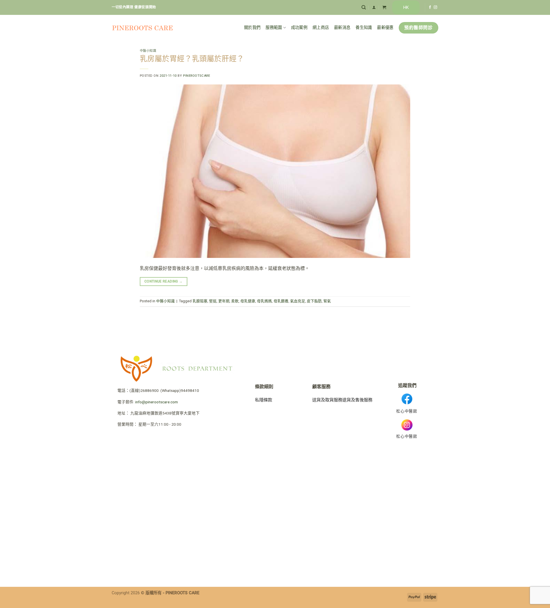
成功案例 (299, 27)
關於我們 (252, 27)
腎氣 (327, 301)
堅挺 (213, 301)
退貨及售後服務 (357, 399)
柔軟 (235, 301)
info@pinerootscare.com (156, 402)
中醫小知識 (148, 51)
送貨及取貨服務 (327, 399)
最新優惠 (385, 27)
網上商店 (321, 27)
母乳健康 (247, 301)
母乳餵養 (281, 301)
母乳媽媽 (264, 301)
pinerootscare (196, 76)
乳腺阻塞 (199, 301)
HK (406, 7)
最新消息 (342, 27)
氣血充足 (297, 301)
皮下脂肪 (314, 301)
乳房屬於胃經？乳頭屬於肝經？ (192, 58)
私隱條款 (263, 399)
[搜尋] (364, 7)
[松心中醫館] (142, 27)
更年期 (223, 301)
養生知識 (363, 27)
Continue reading (163, 281)
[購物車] (384, 7)
